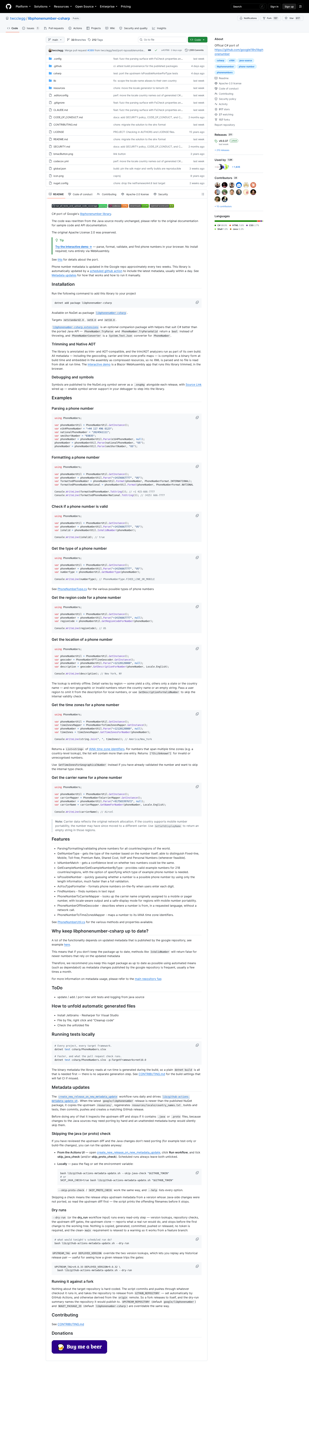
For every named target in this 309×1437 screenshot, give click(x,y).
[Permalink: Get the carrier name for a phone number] (49, 777)
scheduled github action (106, 271)
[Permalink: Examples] (49, 397)
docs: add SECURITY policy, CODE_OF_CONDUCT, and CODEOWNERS (155, 117)
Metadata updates (64, 275)
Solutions (41, 6)
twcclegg (17, 18)
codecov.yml (60, 161)
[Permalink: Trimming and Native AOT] (49, 344)
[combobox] (163, 39)
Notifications (250, 18)
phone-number (246, 66)
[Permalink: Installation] (49, 284)
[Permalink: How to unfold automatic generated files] (49, 1005)
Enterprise (107, 6)
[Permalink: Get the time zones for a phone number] (49, 705)
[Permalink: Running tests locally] (49, 1034)
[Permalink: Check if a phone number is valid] (49, 506)
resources (59, 87)
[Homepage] (8, 6)
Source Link (194, 384)
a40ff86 (165, 50)
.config (57, 58)
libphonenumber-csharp (49, 18)
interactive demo (99, 364)
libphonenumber (225, 66)
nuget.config (60, 183)
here (67, 944)
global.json (59, 168)
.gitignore (59, 102)
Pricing (126, 6)
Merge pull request (76, 50)
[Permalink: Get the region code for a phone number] (49, 597)
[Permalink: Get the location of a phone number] (49, 639)
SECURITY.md (61, 146)
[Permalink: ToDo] (49, 987)
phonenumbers (225, 72)
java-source (245, 60)
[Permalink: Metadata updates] (49, 1087)
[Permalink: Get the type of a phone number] (49, 548)
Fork (272, 18)
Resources (61, 6)
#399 (90, 50)
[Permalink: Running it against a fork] (49, 1281)
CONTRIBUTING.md (65, 124)
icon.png (58, 175)
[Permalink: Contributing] (49, 1314)
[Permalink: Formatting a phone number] (49, 457)
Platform (22, 6)
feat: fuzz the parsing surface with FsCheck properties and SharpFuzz (154, 58)
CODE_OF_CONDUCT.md (68, 117)
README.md (60, 139)
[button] (197, 302)
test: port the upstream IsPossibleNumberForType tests (145, 73)
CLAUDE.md (60, 109)
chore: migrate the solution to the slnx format (139, 124)
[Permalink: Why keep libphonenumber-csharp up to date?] (49, 930)
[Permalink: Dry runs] (49, 1210)
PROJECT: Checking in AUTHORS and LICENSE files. (144, 131)
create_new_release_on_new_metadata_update (128, 1152)
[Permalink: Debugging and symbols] (49, 377)
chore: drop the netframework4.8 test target (139, 183)
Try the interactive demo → (73, 246)
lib (54, 80)
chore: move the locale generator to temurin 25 (140, 87)
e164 (231, 60)
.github (57, 66)
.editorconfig (60, 95)
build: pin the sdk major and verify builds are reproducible (147, 168)
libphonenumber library (95, 214)
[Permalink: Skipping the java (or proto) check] (49, 1133)
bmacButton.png (63, 153)
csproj (117, 175)
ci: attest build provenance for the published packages (145, 66)
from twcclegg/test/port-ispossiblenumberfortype (124, 50)
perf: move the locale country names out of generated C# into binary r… (155, 95)
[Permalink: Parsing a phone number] (49, 408)
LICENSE (58, 131)
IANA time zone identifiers (106, 749)
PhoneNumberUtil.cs (71, 922)
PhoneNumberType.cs (72, 589)
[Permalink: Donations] (49, 1333)
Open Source (84, 6)
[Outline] (203, 194)
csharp (57, 73)
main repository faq (148, 979)
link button (119, 153)
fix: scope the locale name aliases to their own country (145, 80)
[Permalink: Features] (49, 839)
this (60, 259)
